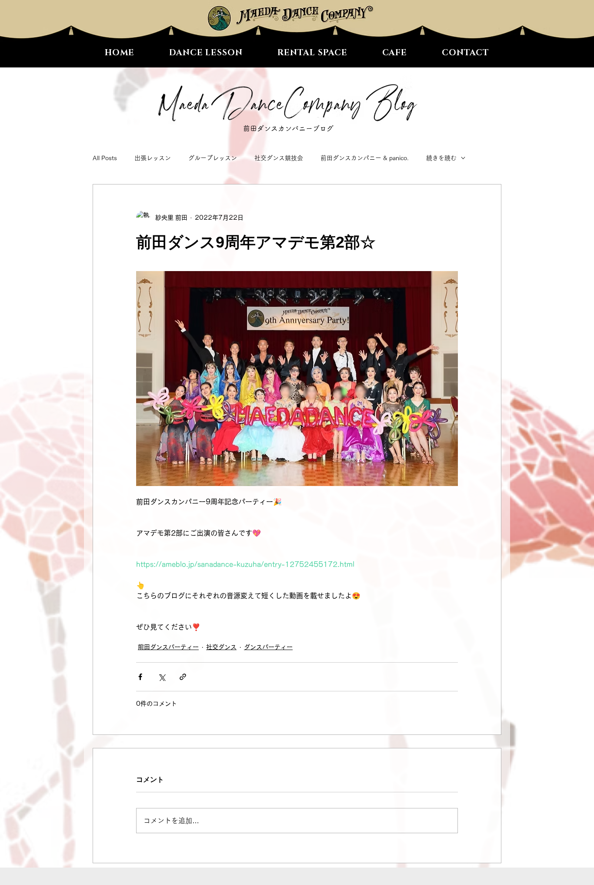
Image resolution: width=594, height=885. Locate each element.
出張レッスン (152, 158)
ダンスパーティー (268, 647)
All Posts (105, 158)
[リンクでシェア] (183, 677)
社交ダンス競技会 (278, 158)
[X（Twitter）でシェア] (161, 677)
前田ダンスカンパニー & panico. (364, 158)
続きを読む (441, 158)
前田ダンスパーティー (168, 647)
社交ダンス (221, 647)
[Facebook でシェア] (140, 677)
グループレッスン (212, 158)
